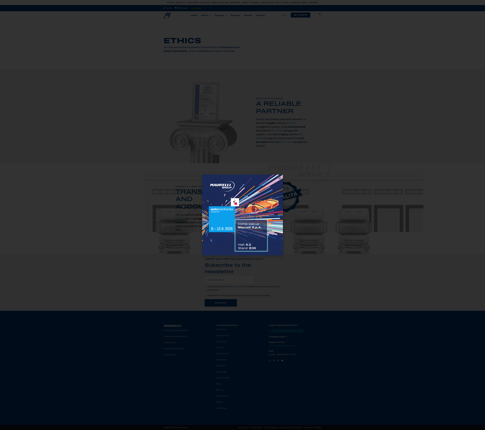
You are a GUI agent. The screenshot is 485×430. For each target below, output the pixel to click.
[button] (279, 178)
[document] (242, 215)
